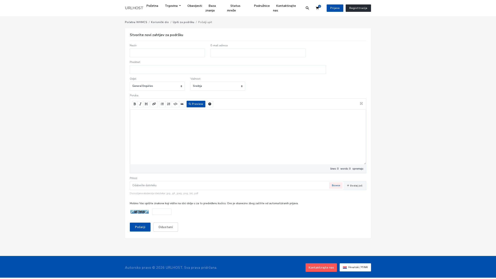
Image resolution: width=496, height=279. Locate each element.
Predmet (135, 62)
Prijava (335, 8)
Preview (197, 104)
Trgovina (171, 6)
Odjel (133, 79)
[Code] (175, 104)
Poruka (134, 95)
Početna (152, 6)
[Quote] (182, 104)
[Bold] (135, 104)
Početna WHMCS (136, 22)
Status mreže (233, 8)
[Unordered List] (162, 104)
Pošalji (140, 227)
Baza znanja (210, 8)
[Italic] (140, 104)
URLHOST (134, 8)
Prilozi (133, 178)
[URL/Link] (154, 104)
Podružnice (262, 6)
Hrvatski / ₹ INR (358, 267)
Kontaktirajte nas (284, 8)
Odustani (165, 227)
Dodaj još (356, 185)
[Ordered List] (168, 104)
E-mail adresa (219, 45)
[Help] (210, 104)
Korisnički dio (160, 22)
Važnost (195, 79)
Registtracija (358, 8)
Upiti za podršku (183, 22)
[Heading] (146, 104)
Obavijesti (194, 6)
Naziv (133, 45)
